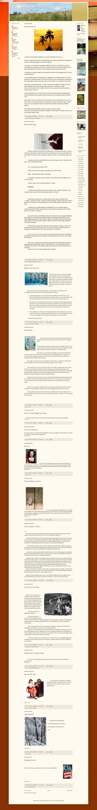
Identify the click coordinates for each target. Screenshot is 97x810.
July (79, 188)
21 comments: (41, 116)
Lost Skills (80, 144)
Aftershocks (28, 330)
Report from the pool (31, 268)
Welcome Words (23, 6)
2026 (79, 157)
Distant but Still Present (81, 137)
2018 (79, 173)
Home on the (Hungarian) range (35, 413)
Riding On (14, 27)
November (80, 180)
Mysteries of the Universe (81, 151)
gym (33, 323)
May (79, 192)
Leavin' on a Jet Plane (31, 587)
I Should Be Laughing (15, 34)
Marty (83, 25)
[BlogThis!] (47, 116)
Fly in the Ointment (31, 429)
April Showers (29, 714)
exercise (30, 323)
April (79, 194)
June (79, 190)
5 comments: (40, 422)
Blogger (62, 800)
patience (33, 118)
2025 (79, 159)
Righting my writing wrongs (34, 653)
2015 (79, 202)
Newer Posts (27, 790)
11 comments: (41, 666)
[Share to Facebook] (50, 116)
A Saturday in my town (81, 141)
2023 (79, 163)
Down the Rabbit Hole (80, 147)
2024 (79, 161)
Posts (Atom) (33, 792)
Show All (18, 58)
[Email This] (46, 116)
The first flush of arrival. (32, 481)
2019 (79, 171)
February (80, 198)
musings (30, 708)
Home (48, 790)
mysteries (33, 646)
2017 (79, 175)
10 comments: (41, 439)
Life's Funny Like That (15, 53)
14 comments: (41, 644)
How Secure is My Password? (39, 234)
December (80, 178)
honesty (33, 786)
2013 (79, 206)
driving (29, 786)
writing (38, 668)
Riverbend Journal (14, 47)
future (29, 646)
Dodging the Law (30, 760)
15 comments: (41, 706)
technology (38, 261)
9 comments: (40, 404)
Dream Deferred (30, 26)
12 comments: (41, 580)
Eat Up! (27, 446)
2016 (79, 177)
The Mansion (14, 49)
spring (29, 753)
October (80, 182)
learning (29, 668)
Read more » (27, 419)
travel (29, 406)
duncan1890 (51, 800)
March (79, 196)
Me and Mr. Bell (30, 674)
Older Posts (69, 790)
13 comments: (41, 259)
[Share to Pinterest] (51, 116)
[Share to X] (49, 116)
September (80, 184)
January (80, 200)
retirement (38, 118)
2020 (79, 169)
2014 (79, 204)
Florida (29, 118)
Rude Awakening (30, 124)
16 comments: (41, 321)
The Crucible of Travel (32, 526)
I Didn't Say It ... (15, 35)
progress (34, 261)
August (80, 186)
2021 (79, 167)
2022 (79, 165)
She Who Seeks (14, 40)
